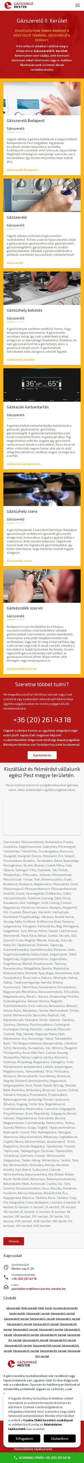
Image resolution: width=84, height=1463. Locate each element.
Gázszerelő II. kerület (63, 1313)
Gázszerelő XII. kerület (26, 1334)
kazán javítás (17, 1313)
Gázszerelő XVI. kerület (62, 1340)
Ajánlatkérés (42, 755)
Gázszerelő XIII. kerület (53, 1334)
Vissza (14, 1241)
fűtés (41, 1308)
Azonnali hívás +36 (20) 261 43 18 (44, 1457)
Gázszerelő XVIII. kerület (47, 1345)
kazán (48, 1308)
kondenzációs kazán (65, 1308)
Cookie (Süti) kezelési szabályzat (48, 1420)
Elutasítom (59, 1438)
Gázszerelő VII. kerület (46, 1324)
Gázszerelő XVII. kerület (18, 1345)
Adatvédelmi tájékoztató (33, 1449)
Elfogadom (24, 1438)
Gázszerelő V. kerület (68, 1318)
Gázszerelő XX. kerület (26, 1350)
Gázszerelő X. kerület (51, 1329)
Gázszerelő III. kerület (16, 1318)
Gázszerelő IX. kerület (25, 1329)
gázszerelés (13, 1308)
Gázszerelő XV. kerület (35, 1340)
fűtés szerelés (29, 1308)
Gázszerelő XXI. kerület (53, 1350)
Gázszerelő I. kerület (38, 1313)
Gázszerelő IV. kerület (42, 1318)
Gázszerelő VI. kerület (19, 1324)
